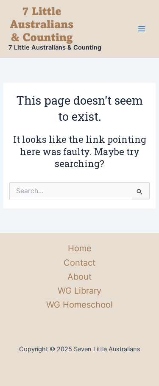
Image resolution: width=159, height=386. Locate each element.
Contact (79, 263)
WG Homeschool (79, 305)
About (79, 277)
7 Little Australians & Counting (54, 47)
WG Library (79, 291)
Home (80, 248)
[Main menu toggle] (142, 29)
